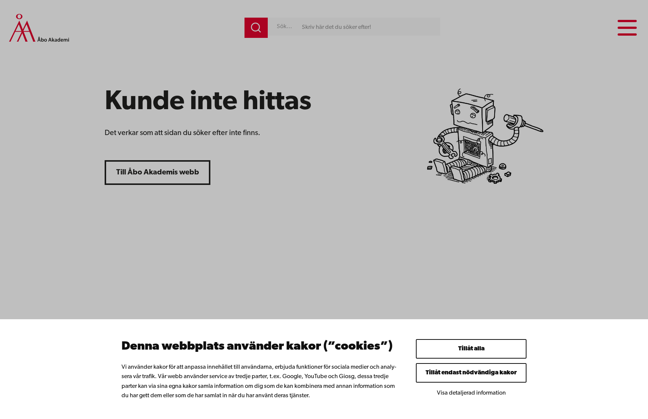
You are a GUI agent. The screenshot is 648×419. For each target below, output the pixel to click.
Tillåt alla (471, 349)
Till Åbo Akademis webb (157, 172)
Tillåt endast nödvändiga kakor (471, 373)
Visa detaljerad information (471, 393)
